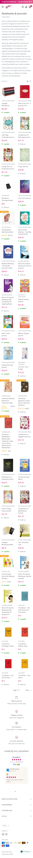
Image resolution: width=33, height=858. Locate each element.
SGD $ (4, 825)
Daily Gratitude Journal (23, 300)
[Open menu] (3, 6)
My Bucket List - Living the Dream (7, 478)
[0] (30, 7)
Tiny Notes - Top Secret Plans (7, 676)
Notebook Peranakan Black (7, 199)
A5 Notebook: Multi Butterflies (7, 231)
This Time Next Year (23, 543)
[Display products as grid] (27, 81)
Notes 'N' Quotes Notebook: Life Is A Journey (24, 266)
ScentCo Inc (6, 571)
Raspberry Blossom (21, 363)
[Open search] (23, 7)
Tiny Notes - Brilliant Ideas (23, 645)
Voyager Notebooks (5, 104)
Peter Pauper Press (8, 101)
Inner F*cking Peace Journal (6, 510)
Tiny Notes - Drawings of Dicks (8, 645)
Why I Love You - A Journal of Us (24, 104)
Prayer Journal (23, 167)
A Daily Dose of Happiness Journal (24, 435)
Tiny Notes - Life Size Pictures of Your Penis (24, 610)
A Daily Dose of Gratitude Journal (8, 168)
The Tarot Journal (24, 198)
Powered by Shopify (7, 854)
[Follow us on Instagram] (6, 834)
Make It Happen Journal (23, 334)
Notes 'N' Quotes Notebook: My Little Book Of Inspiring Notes (8, 300)
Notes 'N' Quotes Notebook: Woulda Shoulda (24, 576)
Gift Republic (6, 227)
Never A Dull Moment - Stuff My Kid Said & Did (24, 232)
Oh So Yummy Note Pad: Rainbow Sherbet (8, 576)
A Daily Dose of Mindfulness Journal (23, 511)
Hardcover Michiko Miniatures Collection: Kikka (8, 401)
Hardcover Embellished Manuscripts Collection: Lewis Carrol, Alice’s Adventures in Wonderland (7, 441)
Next (27, 690)
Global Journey (23, 261)
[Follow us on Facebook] (3, 834)
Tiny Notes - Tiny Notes (24, 676)
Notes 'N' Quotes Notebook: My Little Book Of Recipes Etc (8, 611)
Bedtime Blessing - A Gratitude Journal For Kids (8, 266)
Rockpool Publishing (22, 296)
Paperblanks (6, 396)
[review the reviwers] (7, 775)
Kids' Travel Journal (6, 334)
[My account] (26, 7)
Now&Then (5, 195)
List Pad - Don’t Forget (23, 368)
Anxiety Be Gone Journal (7, 366)
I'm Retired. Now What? (24, 478)
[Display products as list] (30, 81)
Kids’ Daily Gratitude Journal (8, 136)
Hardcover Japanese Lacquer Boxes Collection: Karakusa (24, 402)
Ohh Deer (21, 605)
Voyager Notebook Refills (7, 543)
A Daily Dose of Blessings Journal (24, 136)
